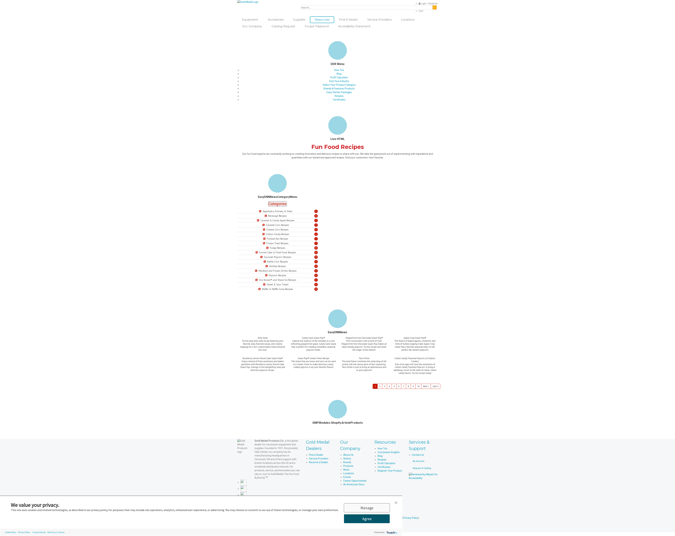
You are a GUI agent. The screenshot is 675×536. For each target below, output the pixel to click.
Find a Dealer (316, 454)
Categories (277, 203)
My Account (418, 461)
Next (425, 386)
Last (434, 386)
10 (418, 386)
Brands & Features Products (339, 88)
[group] (262, 347)
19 (316, 289)
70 (316, 257)
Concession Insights (389, 452)
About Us (348, 454)
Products (348, 466)
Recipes (339, 96)
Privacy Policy (24, 532)
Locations (348, 473)
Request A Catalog (422, 468)
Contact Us (418, 454)
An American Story (353, 484)
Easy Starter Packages (339, 92)
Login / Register (429, 3)
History (347, 458)
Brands (347, 462)
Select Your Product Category (339, 84)
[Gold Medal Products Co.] (247, 1)
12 (316, 216)
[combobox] (366, 7)
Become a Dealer (318, 462)
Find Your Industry (339, 81)
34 (316, 248)
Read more (263, 354)
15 (316, 266)
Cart (421, 11)
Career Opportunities (355, 480)
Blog (339, 73)
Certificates (339, 99)
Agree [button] (367, 518)
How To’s (339, 70)
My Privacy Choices (56, 532)
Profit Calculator (339, 77)
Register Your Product (390, 470)
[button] (396, 502)
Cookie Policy (10, 532)
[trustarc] (391, 532)
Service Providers (318, 458)
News (346, 469)
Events (347, 477)
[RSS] (260, 211)
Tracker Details (39, 532)
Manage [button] (367, 507)
